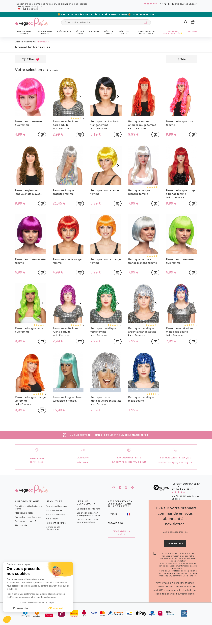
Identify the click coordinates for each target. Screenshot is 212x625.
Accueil (19, 42)
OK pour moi (55, 608)
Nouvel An (30, 42)
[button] (7, 619)
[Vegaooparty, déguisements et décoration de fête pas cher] (31, 21)
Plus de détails (30, 9)
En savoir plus (20, 608)
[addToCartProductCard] (42, 134)
